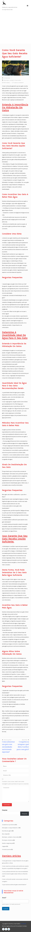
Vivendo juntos (6, 849)
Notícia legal (5, 926)
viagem (4, 846)
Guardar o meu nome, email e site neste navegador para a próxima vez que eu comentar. (15, 783)
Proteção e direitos (7, 840)
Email (4, 897)
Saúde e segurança (7, 843)
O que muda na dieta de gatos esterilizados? (14, 884)
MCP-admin (6, 82)
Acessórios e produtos (8, 824)
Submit (5, 909)
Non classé (5, 834)
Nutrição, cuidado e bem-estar (12, 80)
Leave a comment (19, 82)
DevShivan (23, 923)
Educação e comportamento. (10, 827)
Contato (24, 926)
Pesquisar (4, 810)
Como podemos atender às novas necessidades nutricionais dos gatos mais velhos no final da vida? (15, 874)
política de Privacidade (15, 926)
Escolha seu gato (6, 831)
